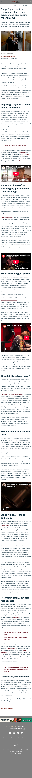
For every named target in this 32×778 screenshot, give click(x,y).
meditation (16, 617)
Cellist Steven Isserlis (7, 217)
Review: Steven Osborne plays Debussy (15, 145)
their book (12, 394)
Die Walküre (11, 648)
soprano (22, 152)
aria (13, 195)
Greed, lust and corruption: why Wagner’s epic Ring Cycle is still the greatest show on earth (16, 669)
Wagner (27, 154)
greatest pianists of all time (9, 300)
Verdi (18, 161)
